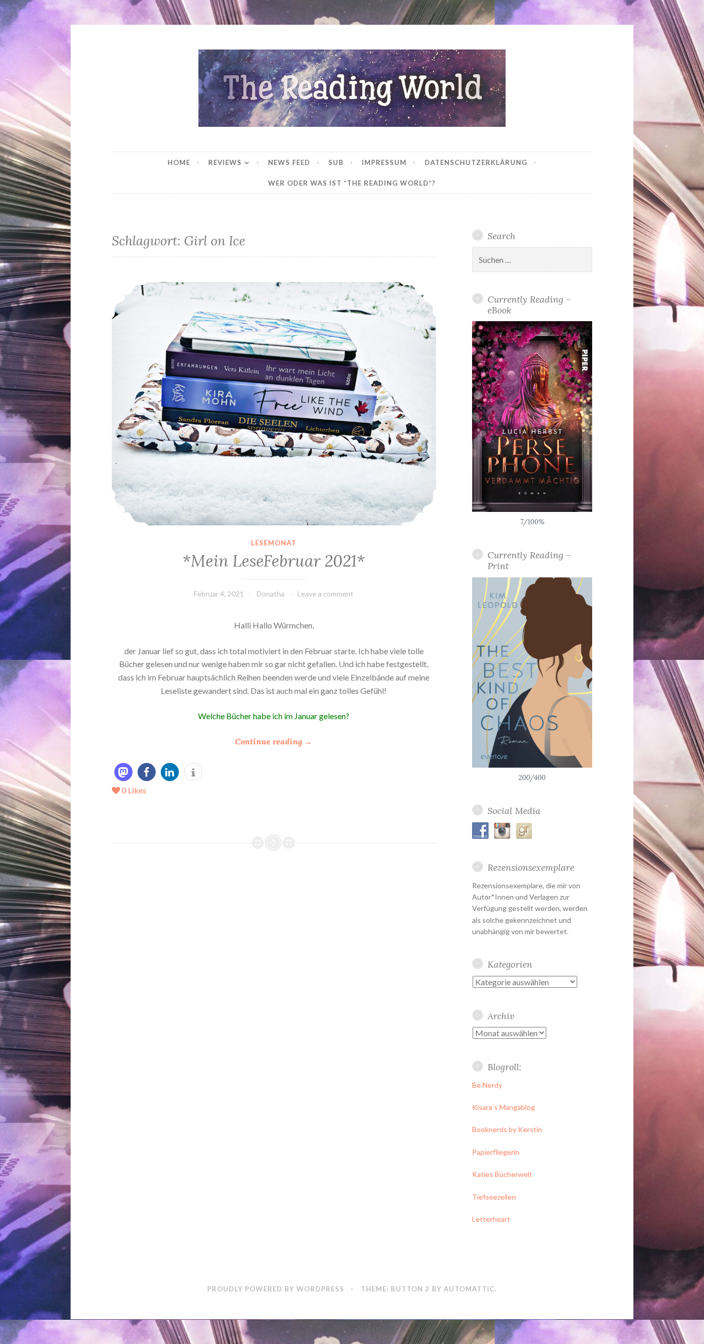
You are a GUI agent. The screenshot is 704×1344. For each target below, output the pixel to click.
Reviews (225, 162)
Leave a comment (325, 593)
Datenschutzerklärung (476, 162)
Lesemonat (273, 543)
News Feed (289, 162)
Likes (134, 790)
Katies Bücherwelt (502, 1174)
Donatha (270, 593)
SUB (336, 162)
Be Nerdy (487, 1085)
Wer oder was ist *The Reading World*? (351, 183)
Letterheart (491, 1219)
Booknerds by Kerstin (507, 1129)
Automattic (469, 1289)
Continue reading (273, 742)
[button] (123, 772)
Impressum (384, 162)
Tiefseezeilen (494, 1196)
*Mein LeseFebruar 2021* (273, 561)
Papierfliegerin (495, 1152)
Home (178, 162)
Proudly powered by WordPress (275, 1289)
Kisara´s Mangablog (503, 1107)
